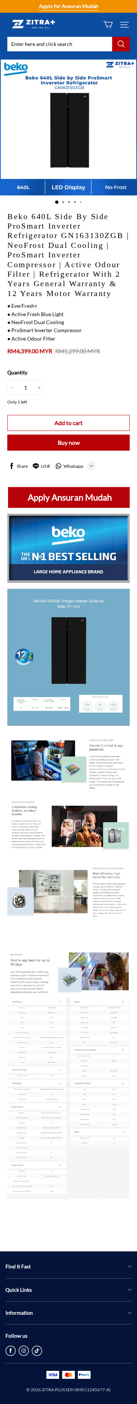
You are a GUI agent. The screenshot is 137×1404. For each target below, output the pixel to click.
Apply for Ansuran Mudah (68, 6)
